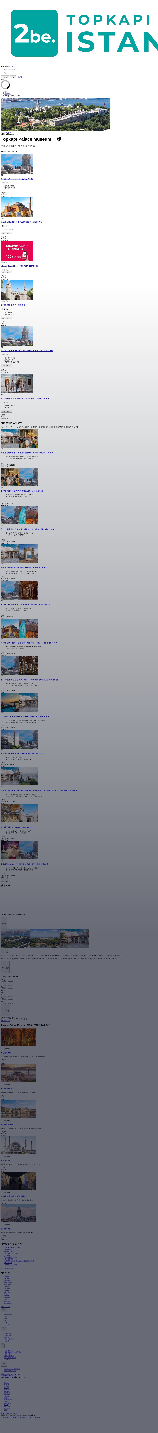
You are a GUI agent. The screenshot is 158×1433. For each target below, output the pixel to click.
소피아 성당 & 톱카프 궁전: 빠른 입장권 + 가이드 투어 (21, 222)
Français (7, 1394)
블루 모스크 (8, 1263)
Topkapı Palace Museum (12, 1247)
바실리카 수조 (9, 1251)
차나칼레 (7, 1292)
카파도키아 (8, 1282)
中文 (5, 1410)
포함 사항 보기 (5, 233)
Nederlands (8, 1399)
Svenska (7, 1408)
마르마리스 (8, 1297)
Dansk (6, 1388)
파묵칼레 (7, 1286)
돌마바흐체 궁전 (9, 1259)
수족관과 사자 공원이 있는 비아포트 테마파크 (19, 1261)
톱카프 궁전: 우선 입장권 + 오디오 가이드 (17, 179)
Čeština (6, 1386)
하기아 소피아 (9, 1249)
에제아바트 (8, 1303)
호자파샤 (7, 1255)
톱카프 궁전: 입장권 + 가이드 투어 (14, 305)
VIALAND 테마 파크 (10, 1257)
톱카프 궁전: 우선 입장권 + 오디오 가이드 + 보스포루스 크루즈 (25, 398)
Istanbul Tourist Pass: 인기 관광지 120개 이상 (19, 266)
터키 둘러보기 (5, 1307)
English (6, 1383)
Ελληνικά (7, 1391)
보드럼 (6, 1278)
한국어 (6, 1396)
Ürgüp (6, 1294)
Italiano (6, 1398)
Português (7, 1403)
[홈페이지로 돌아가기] (11, 67)
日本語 (6, 1401)
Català (6, 1384)
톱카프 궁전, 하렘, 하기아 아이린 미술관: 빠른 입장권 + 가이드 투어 (27, 351)
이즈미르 (7, 1288)
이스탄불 (7, 1277)
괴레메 (6, 1290)
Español (7, 1393)
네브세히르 (8, 1284)
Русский (7, 1406)
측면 (5, 1299)
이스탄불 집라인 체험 (11, 1253)
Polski (6, 1405)
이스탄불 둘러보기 (7, 1268)
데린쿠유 (7, 1301)
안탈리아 (7, 1280)
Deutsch (7, 1389)
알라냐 (6, 1295)
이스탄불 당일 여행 (10, 1265)
